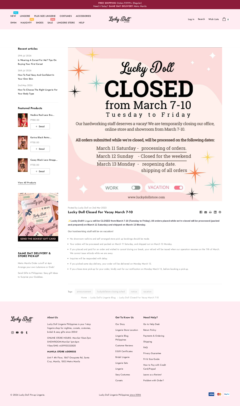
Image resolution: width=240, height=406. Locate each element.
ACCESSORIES (83, 16)
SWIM (13, 22)
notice (134, 291)
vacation (147, 291)
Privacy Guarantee (152, 353)
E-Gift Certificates (123, 351)
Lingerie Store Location (126, 330)
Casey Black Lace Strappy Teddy (43, 160)
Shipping (147, 341)
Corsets (118, 380)
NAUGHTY (26, 22)
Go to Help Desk (151, 324)
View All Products (27, 182)
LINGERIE (25, 16)
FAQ (145, 347)
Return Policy (149, 330)
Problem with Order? (153, 380)
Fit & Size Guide (151, 359)
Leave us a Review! (152, 374)
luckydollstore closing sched (111, 291)
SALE (50, 22)
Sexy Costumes (122, 374)
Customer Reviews (124, 345)
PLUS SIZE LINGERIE (45, 16)
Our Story (120, 324)
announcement (84, 291)
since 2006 (135, 394)
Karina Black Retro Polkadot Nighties (39, 137)
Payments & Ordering (153, 335)
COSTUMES (66, 16)
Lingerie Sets (121, 363)
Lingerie (88, 220)
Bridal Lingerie (122, 357)
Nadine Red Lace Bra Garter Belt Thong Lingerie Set (44, 115)
